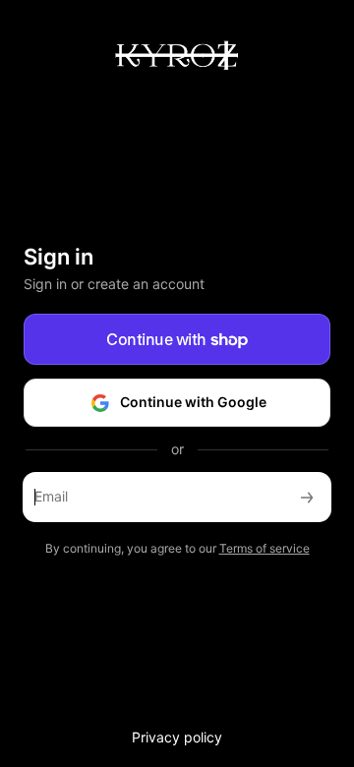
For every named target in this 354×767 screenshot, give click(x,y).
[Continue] (307, 497)
